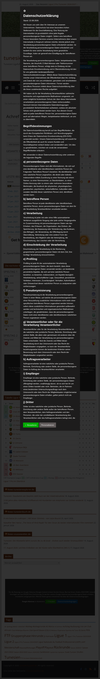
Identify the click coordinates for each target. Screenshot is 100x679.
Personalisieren (47, 425)
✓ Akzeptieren (31, 425)
